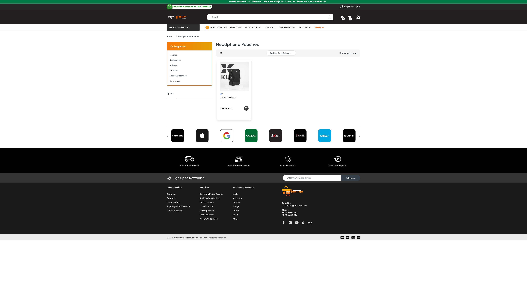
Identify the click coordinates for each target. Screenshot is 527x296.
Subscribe (350, 178)
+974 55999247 (289, 215)
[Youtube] (296, 223)
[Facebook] (283, 223)
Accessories (175, 60)
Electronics (175, 81)
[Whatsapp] (310, 223)
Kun (221, 94)
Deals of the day (218, 27)
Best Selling (283, 53)
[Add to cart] (246, 108)
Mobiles (173, 55)
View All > (319, 27)
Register (348, 6)
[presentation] (167, 136)
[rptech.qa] (177, 17)
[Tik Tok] (303, 223)
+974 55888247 (289, 212)
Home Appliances (178, 75)
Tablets (173, 65)
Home (170, 36)
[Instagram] (290, 223)
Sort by (273, 53)
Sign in (357, 6)
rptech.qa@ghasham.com (294, 205)
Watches (174, 70)
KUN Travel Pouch (228, 97)
